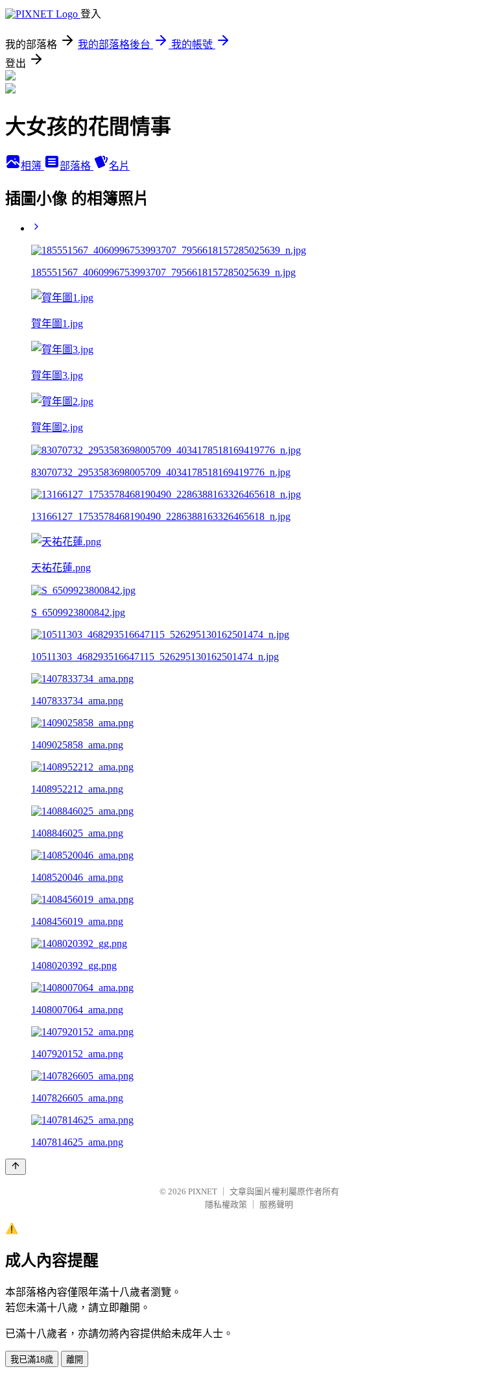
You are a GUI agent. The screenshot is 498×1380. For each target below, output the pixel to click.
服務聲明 (276, 1204)
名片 (119, 165)
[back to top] (15, 1167)
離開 (74, 1359)
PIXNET (202, 1191)
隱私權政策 (226, 1204)
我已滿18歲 (31, 1359)
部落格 (76, 165)
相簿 (32, 165)
